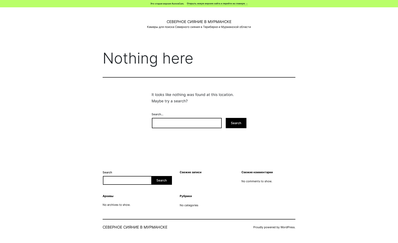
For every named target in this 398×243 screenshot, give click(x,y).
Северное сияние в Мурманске (199, 21)
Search (107, 172)
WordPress (287, 227)
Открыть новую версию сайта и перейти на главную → (217, 3)
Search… (157, 114)
